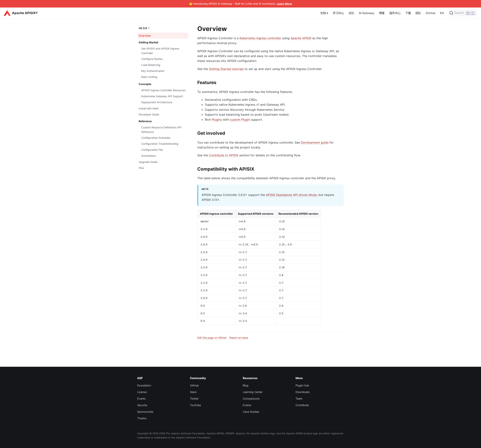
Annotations (148, 155)
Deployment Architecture (156, 102)
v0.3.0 (143, 27)
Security (142, 405)
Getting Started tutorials (226, 69)
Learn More (284, 3)
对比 (351, 13)
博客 (382, 13)
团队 (418, 13)
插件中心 (395, 13)
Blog (245, 385)
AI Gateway (366, 13)
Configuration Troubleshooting (159, 143)
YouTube (195, 405)
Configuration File (152, 149)
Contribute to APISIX (223, 155)
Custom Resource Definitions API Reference (161, 129)
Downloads (303, 392)
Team (299, 398)
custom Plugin (240, 119)
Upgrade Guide (148, 161)
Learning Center (252, 392)
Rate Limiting (149, 76)
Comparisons (251, 398)
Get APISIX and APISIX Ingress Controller (160, 50)
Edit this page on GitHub (211, 337)
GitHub (430, 13)
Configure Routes (152, 58)
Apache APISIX (300, 38)
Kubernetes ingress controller (260, 38)
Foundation (144, 385)
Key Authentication (152, 70)
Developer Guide (149, 114)
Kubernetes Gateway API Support (162, 96)
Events (141, 398)
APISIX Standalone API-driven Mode (291, 195)
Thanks (142, 418)
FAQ (141, 167)
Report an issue (238, 337)
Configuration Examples (155, 137)
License (142, 392)
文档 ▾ (324, 13)
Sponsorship (145, 411)
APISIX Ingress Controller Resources (163, 90)
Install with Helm (149, 108)
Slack (193, 392)
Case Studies (251, 411)
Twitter (194, 398)
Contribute (302, 405)
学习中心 (338, 13)
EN (442, 13)
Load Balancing (150, 64)
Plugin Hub (302, 385)
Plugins (217, 119)
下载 (408, 13)
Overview (145, 35)
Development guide (315, 142)
